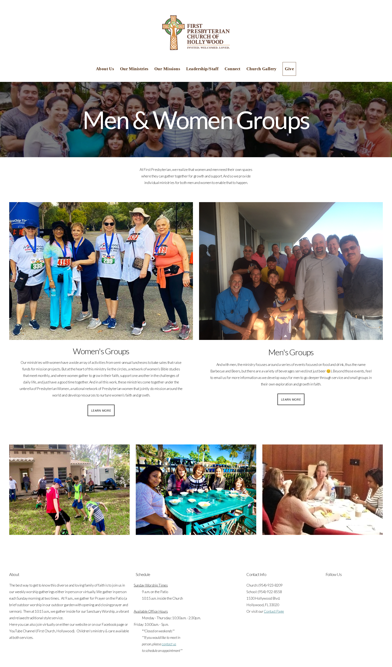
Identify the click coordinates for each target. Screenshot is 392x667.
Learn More (101, 410)
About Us (105, 68)
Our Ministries (134, 68)
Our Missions (167, 68)
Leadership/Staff (203, 68)
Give (289, 68)
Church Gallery (262, 68)
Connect (233, 68)
